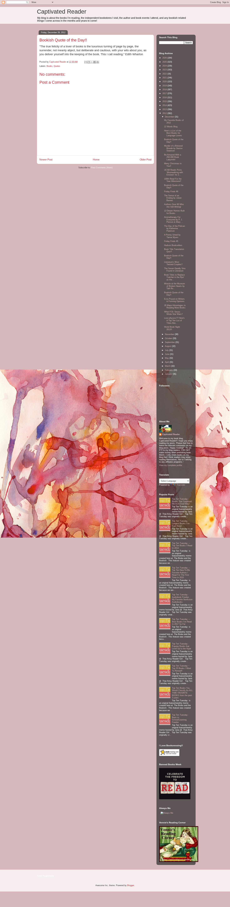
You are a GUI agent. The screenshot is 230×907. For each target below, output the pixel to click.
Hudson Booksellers (173, 245)
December (170, 117)
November (170, 334)
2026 (164, 58)
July (167, 350)
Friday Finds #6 (171, 191)
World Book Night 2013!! (172, 328)
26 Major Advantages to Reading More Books (175, 306)
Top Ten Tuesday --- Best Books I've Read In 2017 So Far (182, 621)
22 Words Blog (170, 126)
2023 (164, 69)
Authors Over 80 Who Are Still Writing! (174, 205)
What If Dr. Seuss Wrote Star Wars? (173, 313)
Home (96, 159)
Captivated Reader (61, 11)
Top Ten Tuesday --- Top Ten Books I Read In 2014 (182, 545)
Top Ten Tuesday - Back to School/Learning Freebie (180, 718)
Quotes (57, 66)
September (170, 342)
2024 (164, 66)
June (167, 354)
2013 (164, 109)
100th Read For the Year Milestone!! (172, 180)
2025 (164, 62)
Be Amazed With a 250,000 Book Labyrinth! (172, 157)
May (167, 358)
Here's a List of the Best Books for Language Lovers (173, 133)
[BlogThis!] (88, 62)
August (168, 346)
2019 (164, 85)
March (168, 366)
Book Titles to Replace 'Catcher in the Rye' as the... (174, 277)
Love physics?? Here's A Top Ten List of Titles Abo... (174, 320)
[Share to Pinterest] (97, 62)
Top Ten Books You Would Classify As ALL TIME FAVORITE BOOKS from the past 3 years (182, 693)
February (169, 370)
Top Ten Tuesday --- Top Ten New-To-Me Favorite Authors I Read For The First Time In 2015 (181, 573)
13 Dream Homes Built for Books (174, 212)
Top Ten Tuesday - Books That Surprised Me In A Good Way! (182, 501)
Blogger (130, 885)
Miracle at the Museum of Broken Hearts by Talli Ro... (174, 286)
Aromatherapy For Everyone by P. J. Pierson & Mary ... (173, 219)
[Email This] (85, 62)
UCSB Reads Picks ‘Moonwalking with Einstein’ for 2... (173, 172)
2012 (164, 113)
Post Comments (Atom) (101, 167)
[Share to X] (91, 62)
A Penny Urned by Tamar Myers (172, 236)
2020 (164, 81)
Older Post (145, 159)
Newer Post (45, 159)
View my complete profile (170, 465)
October (169, 338)
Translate (181, 485)
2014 (164, 105)
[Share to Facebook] (94, 62)
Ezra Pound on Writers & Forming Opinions (174, 300)
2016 (164, 97)
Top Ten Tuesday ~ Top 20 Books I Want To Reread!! (181, 668)
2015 (164, 101)
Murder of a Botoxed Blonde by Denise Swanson (173, 148)
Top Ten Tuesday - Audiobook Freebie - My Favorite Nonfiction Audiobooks (182, 598)
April (167, 362)
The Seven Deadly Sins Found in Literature (175, 269)
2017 (164, 93)
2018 (164, 89)
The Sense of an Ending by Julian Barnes (172, 198)
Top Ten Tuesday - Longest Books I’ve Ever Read (180, 523)
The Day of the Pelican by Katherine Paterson (174, 228)
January (169, 374)
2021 (164, 77)
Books (49, 66)
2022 (164, 74)
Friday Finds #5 (171, 241)
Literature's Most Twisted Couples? (173, 263)
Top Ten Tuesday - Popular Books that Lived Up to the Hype (181, 646)
